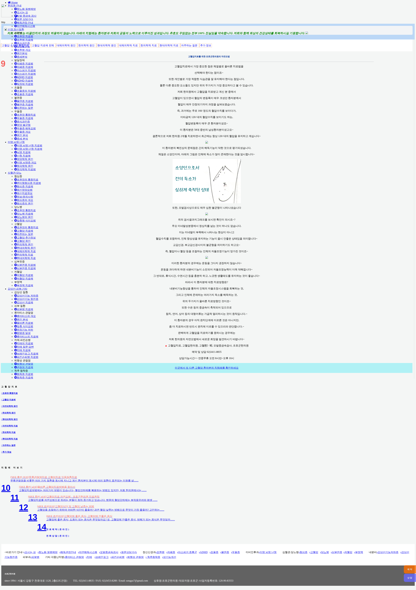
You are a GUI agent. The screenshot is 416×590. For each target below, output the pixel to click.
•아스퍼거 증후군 (187, 552)
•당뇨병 (324, 552)
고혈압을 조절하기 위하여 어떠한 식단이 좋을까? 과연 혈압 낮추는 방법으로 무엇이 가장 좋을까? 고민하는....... (100, 509)
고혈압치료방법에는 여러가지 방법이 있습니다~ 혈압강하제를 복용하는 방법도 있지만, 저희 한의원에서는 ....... (83, 490)
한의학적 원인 (25, 244)
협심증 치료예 (25, 186)
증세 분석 (22, 138)
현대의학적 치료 (26, 258)
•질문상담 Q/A (128, 552)
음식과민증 (23, 43)
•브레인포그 (102, 557)
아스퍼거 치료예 (26, 73)
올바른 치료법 (25, 323)
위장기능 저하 (25, 329)
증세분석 (22, 56)
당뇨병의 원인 (25, 217)
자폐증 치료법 (25, 63)
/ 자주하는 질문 (8, 445)
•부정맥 (358, 552)
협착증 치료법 (25, 374)
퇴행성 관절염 (25, 364)
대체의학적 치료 (26, 251)
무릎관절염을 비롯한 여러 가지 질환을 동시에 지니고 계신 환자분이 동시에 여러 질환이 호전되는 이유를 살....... (74, 480)
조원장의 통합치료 (27, 179)
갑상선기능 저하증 (27, 295)
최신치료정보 (24, 193)
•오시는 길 (30, 552)
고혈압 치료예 (25, 230)
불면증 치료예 (25, 104)
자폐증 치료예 (25, 67)
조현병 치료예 (25, 39)
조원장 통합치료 (26, 114)
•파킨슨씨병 (117, 557)
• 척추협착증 (153, 557)
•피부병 (35, 557)
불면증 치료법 (25, 101)
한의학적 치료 (25, 254)
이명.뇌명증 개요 (26, 162)
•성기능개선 (169, 557)
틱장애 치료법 (25, 84)
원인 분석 (22, 135)
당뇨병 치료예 (25, 213)
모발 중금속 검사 (26, 15)
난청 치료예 (24, 155)
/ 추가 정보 (6, 452)
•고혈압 (313, 552)
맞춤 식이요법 (25, 326)
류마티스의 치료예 (27, 336)
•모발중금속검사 (108, 552)
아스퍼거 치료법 (26, 70)
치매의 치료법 (25, 343)
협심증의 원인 (25, 203)
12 (23, 507)
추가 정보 (205, 45)
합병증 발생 (24, 333)
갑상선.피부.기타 (17, 288)
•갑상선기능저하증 (387, 552)
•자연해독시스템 (87, 552)
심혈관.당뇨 (14, 172)
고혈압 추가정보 (26, 237)
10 (5, 488)
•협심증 (303, 552)
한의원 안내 (14, 5)
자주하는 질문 (25, 108)
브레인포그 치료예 (27, 353)
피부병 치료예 (25, 309)
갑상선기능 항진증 (27, 299)
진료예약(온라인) (58, 529)
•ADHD (203, 552)
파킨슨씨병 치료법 (27, 357)
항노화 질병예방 (26, 9)
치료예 (25, 80)
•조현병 (160, 552)
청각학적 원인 (25, 166)
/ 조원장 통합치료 (9, 393)
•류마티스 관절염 (74, 557)
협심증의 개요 (25, 200)
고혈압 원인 (24, 241)
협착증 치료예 (25, 377)
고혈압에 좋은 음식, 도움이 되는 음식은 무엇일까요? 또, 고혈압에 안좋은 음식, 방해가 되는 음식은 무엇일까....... (110, 519)
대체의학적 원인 (66, 45)
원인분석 (22, 53)
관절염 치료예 (25, 367)
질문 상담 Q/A (25, 19)
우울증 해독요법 (26, 128)
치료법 (25, 77)
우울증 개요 (24, 131)
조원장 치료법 (25, 36)
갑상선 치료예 (25, 302)
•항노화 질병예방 (48, 552)
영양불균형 (23, 46)
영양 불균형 (24, 125)
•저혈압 (348, 552)
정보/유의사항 (25, 196)
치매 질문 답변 (25, 346)
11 (14, 497)
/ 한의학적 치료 (8, 432)
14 (41, 527)
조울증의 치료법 (26, 91)
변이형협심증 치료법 (29, 183)
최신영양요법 (24, 189)
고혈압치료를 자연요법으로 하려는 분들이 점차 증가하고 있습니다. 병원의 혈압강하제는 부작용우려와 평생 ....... (92, 500)
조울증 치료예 (25, 94)
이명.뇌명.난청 (16, 142)
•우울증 (235, 552)
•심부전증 (336, 552)
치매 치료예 (24, 350)
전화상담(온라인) (58, 536)
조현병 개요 (24, 50)
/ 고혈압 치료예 (8, 399)
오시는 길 (22, 12)
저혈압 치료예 (25, 278)
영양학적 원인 (25, 159)
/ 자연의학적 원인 (9, 406)
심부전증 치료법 (26, 265)
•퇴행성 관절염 (135, 557)
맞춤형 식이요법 (26, 220)
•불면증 (224, 552)
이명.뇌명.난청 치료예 (29, 149)
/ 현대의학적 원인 (9, 419)
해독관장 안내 (25, 22)
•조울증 (214, 552)
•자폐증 (170, 552)
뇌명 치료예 (24, 152)
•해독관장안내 (67, 552)
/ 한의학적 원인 (8, 413)
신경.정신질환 (16, 29)
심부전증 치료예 (26, 268)
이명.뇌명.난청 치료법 (29, 145)
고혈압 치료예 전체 (43, 45)
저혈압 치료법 (25, 275)
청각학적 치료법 (26, 169)
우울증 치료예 (25, 118)
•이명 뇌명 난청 (268, 552)
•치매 (89, 557)
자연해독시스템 (26, 26)
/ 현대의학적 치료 (9, 439)
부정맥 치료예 (25, 285)
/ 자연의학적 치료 (9, 426)
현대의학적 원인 (26, 247)
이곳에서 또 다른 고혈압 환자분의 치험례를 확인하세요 (207, 367)
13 (32, 517)
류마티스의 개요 (26, 316)
